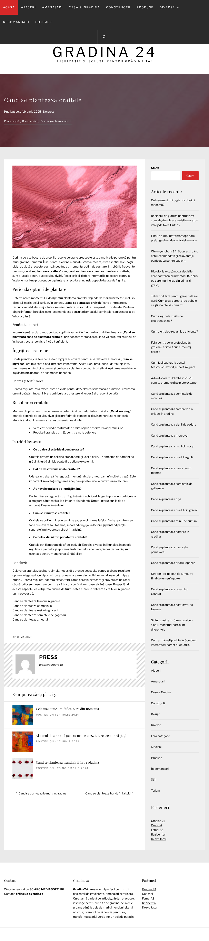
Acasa (9, 7)
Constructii (118, 7)
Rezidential (158, 834)
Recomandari (16, 22)
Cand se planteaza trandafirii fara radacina (67, 762)
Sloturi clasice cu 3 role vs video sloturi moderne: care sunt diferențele (171, 624)
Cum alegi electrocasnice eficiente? (174, 331)
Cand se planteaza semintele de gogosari (39, 615)
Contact (43, 22)
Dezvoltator (158, 839)
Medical (156, 746)
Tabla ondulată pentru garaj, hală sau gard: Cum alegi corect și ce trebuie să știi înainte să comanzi (175, 300)
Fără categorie (160, 736)
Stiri (153, 779)
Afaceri (28, 7)
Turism (155, 790)
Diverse (167, 7)
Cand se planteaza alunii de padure (173, 424)
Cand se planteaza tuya (166, 499)
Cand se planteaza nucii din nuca (172, 446)
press (50, 111)
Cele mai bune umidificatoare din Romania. (68, 709)
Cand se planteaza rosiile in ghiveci (35, 610)
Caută (155, 167)
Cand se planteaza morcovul (169, 435)
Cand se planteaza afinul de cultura (174, 521)
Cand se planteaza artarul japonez (173, 563)
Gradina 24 (104, 52)
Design (155, 714)
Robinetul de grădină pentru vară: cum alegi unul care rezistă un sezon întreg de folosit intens (174, 220)
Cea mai (156, 825)
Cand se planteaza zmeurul (30, 619)
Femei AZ (157, 829)
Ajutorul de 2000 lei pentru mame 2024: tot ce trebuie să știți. (81, 735)
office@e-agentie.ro (29, 893)
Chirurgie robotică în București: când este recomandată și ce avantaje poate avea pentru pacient (174, 256)
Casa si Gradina (84, 7)
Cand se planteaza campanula (32, 605)
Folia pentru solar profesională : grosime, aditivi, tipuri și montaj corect (171, 347)
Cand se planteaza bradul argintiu (172, 457)
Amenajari (52, 7)
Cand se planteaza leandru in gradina (36, 601)
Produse (145, 7)
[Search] (104, 36)
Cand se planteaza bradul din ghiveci (174, 510)
